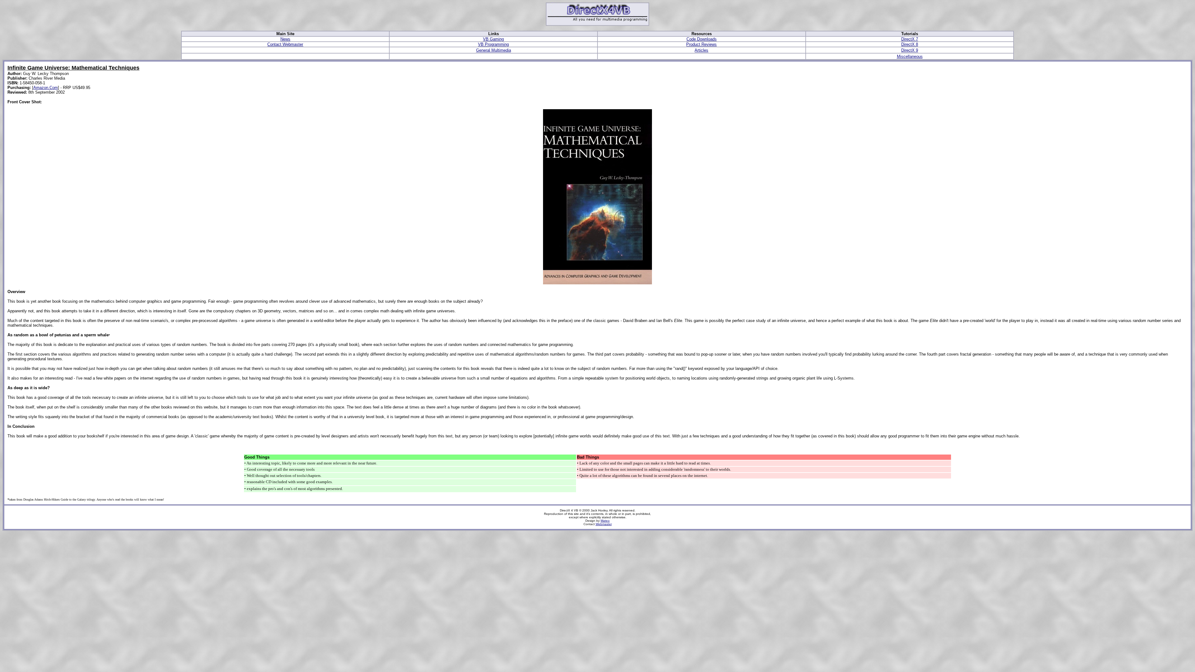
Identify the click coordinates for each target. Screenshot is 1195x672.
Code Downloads (702, 39)
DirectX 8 (909, 44)
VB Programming (493, 44)
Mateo (605, 520)
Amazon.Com (45, 87)
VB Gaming (493, 39)
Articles (701, 50)
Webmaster (604, 524)
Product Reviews (701, 44)
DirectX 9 (909, 50)
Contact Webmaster (285, 44)
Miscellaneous (910, 56)
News (285, 39)
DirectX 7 (909, 39)
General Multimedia (493, 50)
